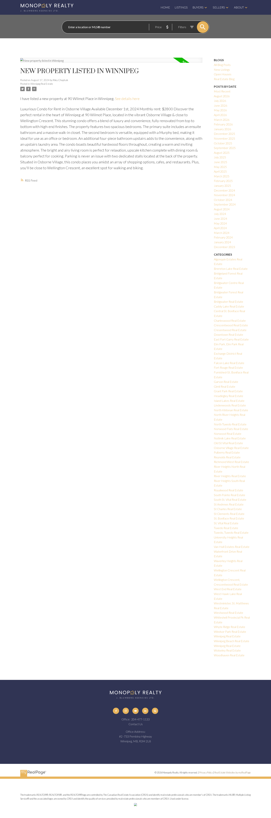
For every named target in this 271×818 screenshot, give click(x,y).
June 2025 (220, 162)
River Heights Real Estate (230, 476)
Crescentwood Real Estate (231, 325)
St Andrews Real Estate (229, 504)
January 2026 (222, 129)
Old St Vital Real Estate (228, 443)
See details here (127, 98)
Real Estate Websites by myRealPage (232, 772)
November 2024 (224, 195)
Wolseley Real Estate (227, 650)
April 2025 (220, 171)
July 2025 (220, 157)
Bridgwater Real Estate (228, 301)
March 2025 (221, 176)
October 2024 (223, 199)
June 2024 (220, 218)
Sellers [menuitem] (219, 7)
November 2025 (224, 138)
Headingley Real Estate (228, 396)
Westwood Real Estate (228, 612)
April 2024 (220, 228)
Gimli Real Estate (224, 386)
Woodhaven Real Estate (229, 655)
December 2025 (224, 133)
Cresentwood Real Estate (230, 330)
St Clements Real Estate (229, 513)
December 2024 (224, 190)
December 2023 (224, 247)
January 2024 (222, 242)
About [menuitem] (239, 7)
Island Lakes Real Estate (229, 400)
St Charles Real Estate (228, 509)
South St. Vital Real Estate (230, 499)
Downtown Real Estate (228, 334)
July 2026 (220, 100)
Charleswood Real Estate (230, 320)
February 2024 (223, 237)
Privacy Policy (206, 772)
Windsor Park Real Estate (230, 631)
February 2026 (223, 124)
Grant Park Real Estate (228, 391)
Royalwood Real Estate (228, 490)
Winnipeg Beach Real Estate (231, 641)
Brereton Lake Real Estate (231, 268)
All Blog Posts (222, 64)
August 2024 (222, 209)
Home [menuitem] (165, 7)
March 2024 (221, 232)
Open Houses (222, 74)
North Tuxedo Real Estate (230, 424)
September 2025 (225, 148)
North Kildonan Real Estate (231, 410)
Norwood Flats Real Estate (231, 429)
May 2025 (220, 166)
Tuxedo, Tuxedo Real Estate (231, 532)
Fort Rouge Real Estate (228, 367)
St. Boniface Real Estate (229, 518)
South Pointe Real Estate (229, 495)
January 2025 (222, 185)
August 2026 (222, 96)
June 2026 (220, 105)
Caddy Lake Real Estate (229, 306)
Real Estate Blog (224, 79)
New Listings (222, 69)
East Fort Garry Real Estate (231, 339)
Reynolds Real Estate (227, 457)
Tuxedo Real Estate (226, 528)
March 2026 (221, 119)
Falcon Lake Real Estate (229, 363)
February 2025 (223, 180)
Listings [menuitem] (181, 7)
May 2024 (220, 223)
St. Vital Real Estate (226, 523)
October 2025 (223, 143)
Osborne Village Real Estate (231, 448)
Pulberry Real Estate (227, 452)
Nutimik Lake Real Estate (230, 438)
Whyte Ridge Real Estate (229, 627)
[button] (116, 711)
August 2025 (222, 152)
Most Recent (222, 91)
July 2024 (220, 213)
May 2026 (220, 110)
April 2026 (220, 115)
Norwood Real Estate (227, 433)
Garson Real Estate (226, 381)
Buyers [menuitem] (198, 7)
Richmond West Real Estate (231, 462)
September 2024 (225, 204)
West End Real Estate (228, 589)
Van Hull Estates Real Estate (231, 546)
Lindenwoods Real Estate (230, 405)
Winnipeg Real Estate (41, 83)
